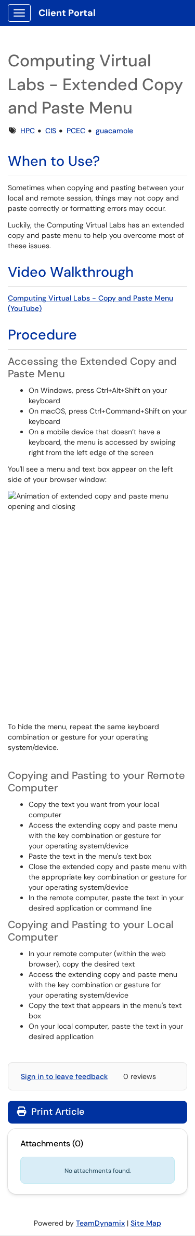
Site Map (146, 1223)
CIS (50, 130)
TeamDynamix (100, 1223)
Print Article (56, 1111)
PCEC (76, 130)
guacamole (114, 130)
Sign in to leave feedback (64, 1076)
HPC (27, 130)
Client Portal (67, 13)
